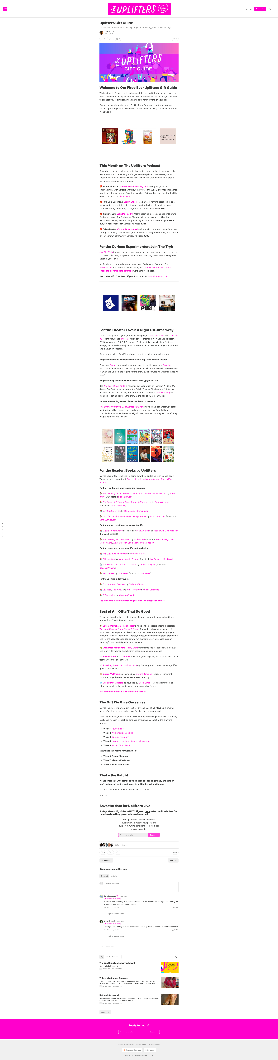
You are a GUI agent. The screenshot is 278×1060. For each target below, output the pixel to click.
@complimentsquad (127, 229)
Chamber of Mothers (113, 683)
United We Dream (111, 674)
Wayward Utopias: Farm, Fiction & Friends (119, 629)
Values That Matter (121, 745)
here (147, 811)
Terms (144, 1045)
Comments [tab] (104, 876)
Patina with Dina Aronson (166, 531)
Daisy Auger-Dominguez (136, 511)
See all (104, 1012)
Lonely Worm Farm (112, 626)
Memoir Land (105, 543)
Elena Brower (124, 497)
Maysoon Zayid (126, 595)
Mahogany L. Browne (128, 559)
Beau (112, 365)
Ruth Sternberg (163, 392)
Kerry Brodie (125, 656)
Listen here (124, 196)
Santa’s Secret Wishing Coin (134, 186)
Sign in (271, 9)
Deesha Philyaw (147, 564)
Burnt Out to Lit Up (112, 511)
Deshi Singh (144, 683)
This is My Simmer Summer (113, 978)
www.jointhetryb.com (157, 276)
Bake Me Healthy (125, 214)
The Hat (124, 339)
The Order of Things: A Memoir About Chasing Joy (127, 502)
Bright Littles (130, 202)
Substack (128, 1055)
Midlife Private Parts (113, 531)
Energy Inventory (120, 737)
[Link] (96, 87)
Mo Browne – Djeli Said (161, 559)
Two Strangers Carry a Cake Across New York (121, 407)
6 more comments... (106, 946)
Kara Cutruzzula (156, 335)
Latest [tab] (107, 957)
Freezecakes (105, 267)
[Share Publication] (251, 9)
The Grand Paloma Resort (115, 554)
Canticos (107, 590)
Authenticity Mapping (122, 733)
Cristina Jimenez (144, 674)
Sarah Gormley (162, 502)
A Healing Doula (110, 665)
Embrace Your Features (114, 584)
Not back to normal (109, 995)
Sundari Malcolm (128, 665)
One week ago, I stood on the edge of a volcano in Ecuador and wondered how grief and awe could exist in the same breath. (129, 999)
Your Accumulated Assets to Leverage (131, 741)
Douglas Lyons (170, 365)
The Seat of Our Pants (114, 386)
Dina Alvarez (142, 531)
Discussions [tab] (116, 957)
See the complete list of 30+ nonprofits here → (122, 691)
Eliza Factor (129, 626)
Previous (107, 860)
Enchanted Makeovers (114, 648)
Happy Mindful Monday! (108, 966)
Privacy (138, 1045)
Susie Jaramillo (151, 590)
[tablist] (108, 876)
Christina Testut (136, 584)
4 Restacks (124, 845)
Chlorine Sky (109, 559)
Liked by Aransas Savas (113, 898)
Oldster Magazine (165, 539)
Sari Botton (139, 539)
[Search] (246, 9)
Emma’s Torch (110, 656)
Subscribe (260, 9)
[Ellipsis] (177, 896)
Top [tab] (102, 957)
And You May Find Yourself (116, 539)
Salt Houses (108, 573)
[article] (139, 967)
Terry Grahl (132, 648)
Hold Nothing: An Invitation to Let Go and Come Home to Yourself (134, 493)
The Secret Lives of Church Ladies (119, 564)
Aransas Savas (110, 31)
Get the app (149, 1050)
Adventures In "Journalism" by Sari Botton (133, 543)
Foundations (118, 729)
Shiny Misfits (109, 595)
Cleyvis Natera (138, 554)
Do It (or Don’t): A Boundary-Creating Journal (124, 516)
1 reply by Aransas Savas (115, 914)
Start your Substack (133, 1050)
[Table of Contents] (2, 530)
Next (172, 860)
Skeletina (116, 590)
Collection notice (154, 1045)
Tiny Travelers (134, 590)
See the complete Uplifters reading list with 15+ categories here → (132, 600)
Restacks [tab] (114, 876)
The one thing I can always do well (117, 963)
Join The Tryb (106, 252)
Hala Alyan (123, 573)
